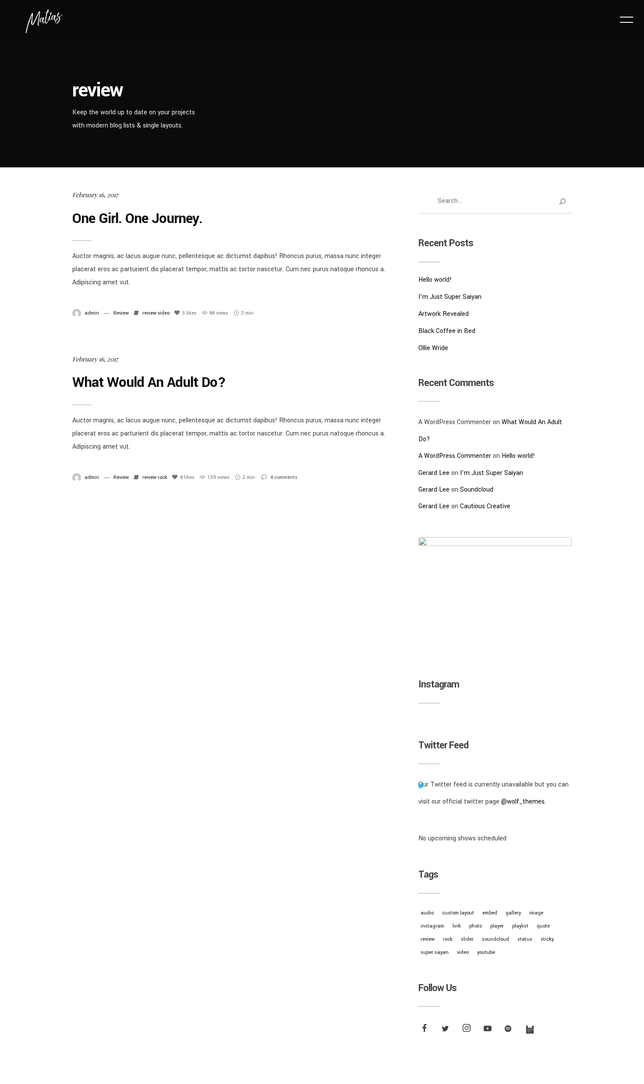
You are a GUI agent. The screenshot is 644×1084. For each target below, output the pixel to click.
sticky (547, 939)
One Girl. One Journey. (137, 219)
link (457, 926)
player (497, 926)
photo (475, 926)
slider (467, 939)
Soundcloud (476, 489)
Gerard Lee (433, 473)
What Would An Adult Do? (149, 382)
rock (162, 477)
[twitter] (446, 1030)
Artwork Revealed (443, 314)
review (149, 313)
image (536, 913)
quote (543, 926)
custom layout (458, 913)
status (524, 939)
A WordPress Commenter (454, 456)
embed (489, 913)
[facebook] (425, 1030)
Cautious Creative (485, 506)
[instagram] (467, 1030)
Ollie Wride (433, 348)
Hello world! (435, 279)
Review (121, 313)
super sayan (435, 952)
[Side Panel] (626, 19)
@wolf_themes (523, 801)
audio (427, 913)
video (164, 313)
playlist (520, 926)
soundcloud (495, 939)
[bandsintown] (531, 1030)
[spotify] (509, 1030)
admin (92, 313)
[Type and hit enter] (562, 201)
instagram (432, 926)
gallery (513, 913)
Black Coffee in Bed (446, 331)
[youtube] (488, 1031)
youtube (486, 952)
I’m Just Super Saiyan (449, 296)
